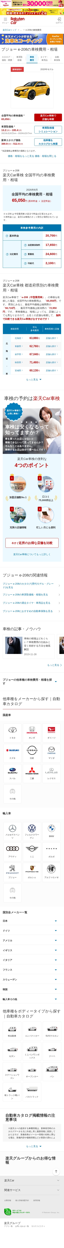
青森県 (18, 346)
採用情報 (36, 1200)
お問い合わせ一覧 (22, 1226)
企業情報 (7, 1200)
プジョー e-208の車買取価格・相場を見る (25, 594)
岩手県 (18, 354)
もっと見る (53, 665)
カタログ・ (7, 58)
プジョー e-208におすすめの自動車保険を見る (28, 611)
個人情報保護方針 (22, 1200)
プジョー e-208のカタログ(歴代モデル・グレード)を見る (28, 585)
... (21, 30)
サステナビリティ (38, 1226)
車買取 (19, 58)
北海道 (18, 338)
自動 (57, 58)
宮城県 (18, 370)
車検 (32, 58)
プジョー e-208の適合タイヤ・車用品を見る (26, 602)
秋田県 (18, 362)
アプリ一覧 (8, 1226)
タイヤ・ (44, 58)
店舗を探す (51, 338)
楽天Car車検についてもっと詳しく (32, 554)
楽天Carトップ (9, 30)
